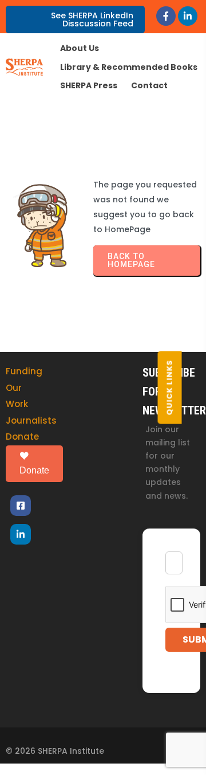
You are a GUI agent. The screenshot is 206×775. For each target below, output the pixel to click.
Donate (22, 436)
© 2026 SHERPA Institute (55, 751)
